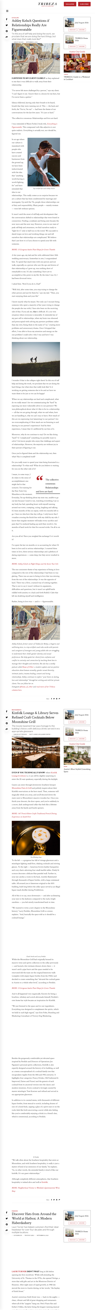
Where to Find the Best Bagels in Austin (77, 770)
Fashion (15, 1211)
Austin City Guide (77, 51)
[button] (65, 63)
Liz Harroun (18, 1235)
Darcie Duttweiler (20, 734)
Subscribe (82, 29)
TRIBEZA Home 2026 (81, 39)
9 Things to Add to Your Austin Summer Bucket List (76, 78)
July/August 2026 (82, 22)
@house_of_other (26, 686)
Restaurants (16, 710)
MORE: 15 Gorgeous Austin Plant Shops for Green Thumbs (33, 988)
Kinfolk (45, 1182)
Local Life (15, 17)
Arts (65, 74)
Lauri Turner (19, 1271)
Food (65, 766)
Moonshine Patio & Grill (22, 788)
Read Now (73, 29)
